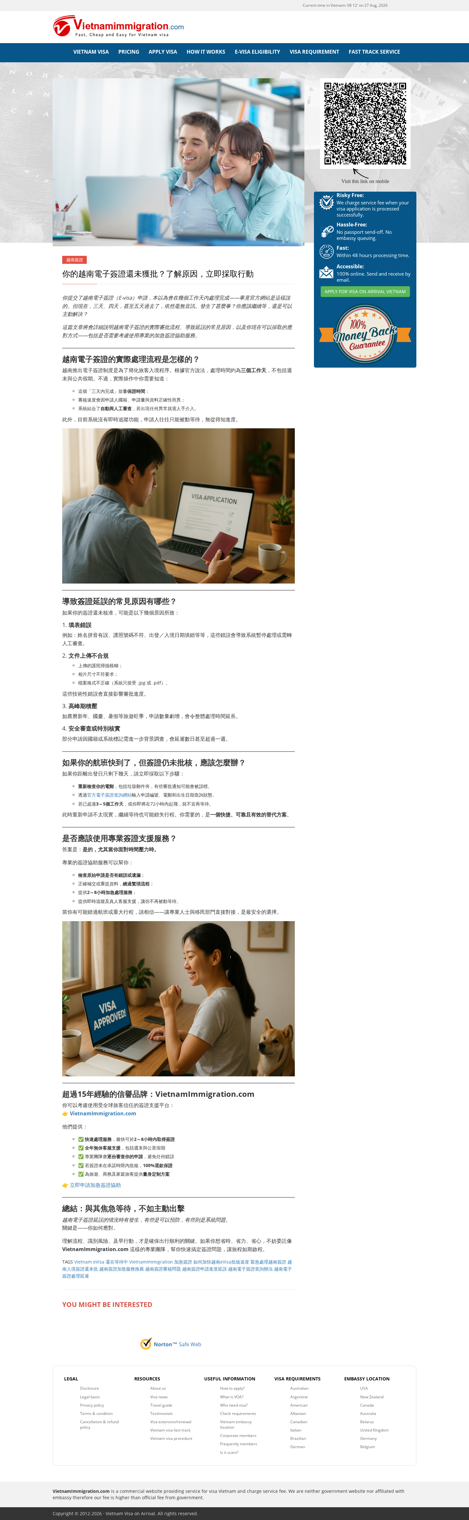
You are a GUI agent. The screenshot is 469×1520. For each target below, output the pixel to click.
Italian (295, 1430)
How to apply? (232, 1388)
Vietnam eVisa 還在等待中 (101, 1262)
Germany (368, 1438)
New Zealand (371, 1397)
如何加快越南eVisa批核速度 (221, 1262)
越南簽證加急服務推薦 (121, 1269)
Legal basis (90, 1397)
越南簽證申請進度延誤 (204, 1269)
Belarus (367, 1422)
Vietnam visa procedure (171, 1438)
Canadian (298, 1422)
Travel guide (161, 1405)
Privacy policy (92, 1405)
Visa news (159, 1397)
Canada (367, 1405)
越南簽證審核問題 (163, 1269)
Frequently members (238, 1444)
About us (158, 1388)
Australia (368, 1413)
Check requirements (238, 1413)
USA (364, 1388)
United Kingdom (374, 1430)
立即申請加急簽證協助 (95, 1184)
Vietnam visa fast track (170, 1430)
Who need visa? (234, 1405)
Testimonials (161, 1413)
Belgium (367, 1446)
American (299, 1405)
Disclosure (89, 1388)
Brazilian (298, 1438)
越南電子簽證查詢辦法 (250, 1269)
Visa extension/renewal (170, 1422)
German (297, 1446)
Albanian (298, 1413)
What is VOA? (231, 1397)
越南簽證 (74, 259)
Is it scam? (229, 1452)
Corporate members (238, 1435)
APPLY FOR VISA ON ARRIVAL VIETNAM (365, 291)
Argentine (299, 1397)
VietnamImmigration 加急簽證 (160, 1262)
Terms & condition (96, 1413)
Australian (299, 1388)
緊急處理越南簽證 (268, 1262)
